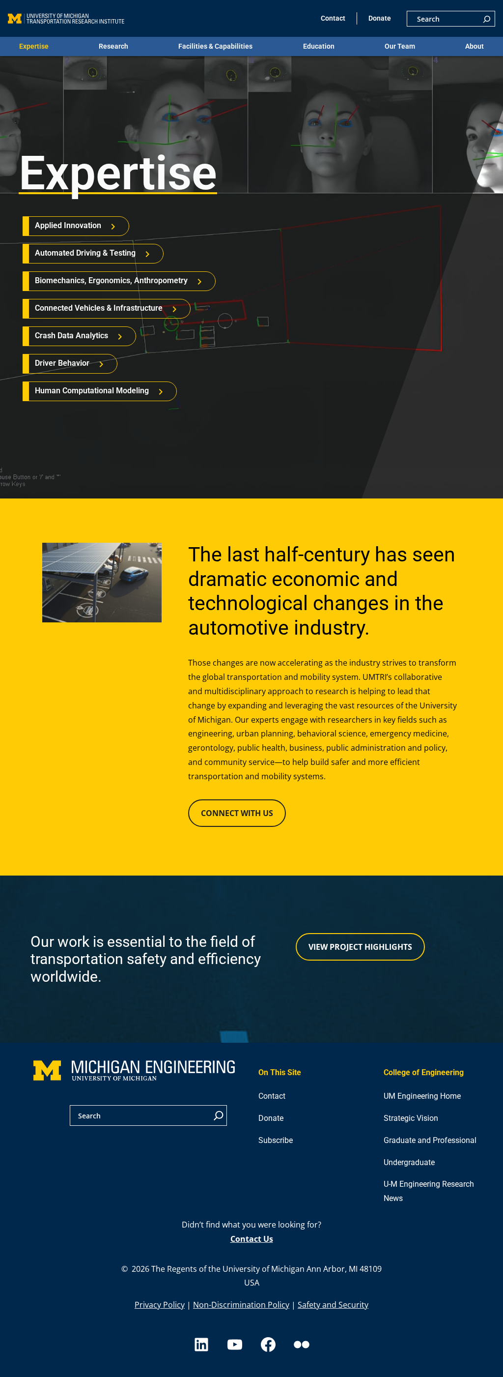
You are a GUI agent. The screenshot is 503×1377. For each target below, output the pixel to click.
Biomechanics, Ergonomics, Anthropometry (111, 280)
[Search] (487, 18)
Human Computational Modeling (92, 390)
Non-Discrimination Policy (241, 1304)
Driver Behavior (62, 363)
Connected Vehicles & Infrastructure (99, 308)
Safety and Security (333, 1304)
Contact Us (251, 1238)
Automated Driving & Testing (85, 253)
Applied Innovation (68, 225)
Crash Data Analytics (71, 335)
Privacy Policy (160, 1304)
